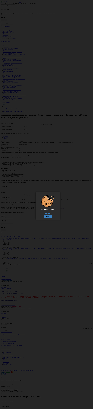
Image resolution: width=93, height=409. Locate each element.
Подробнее (47, 213)
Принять (48, 216)
